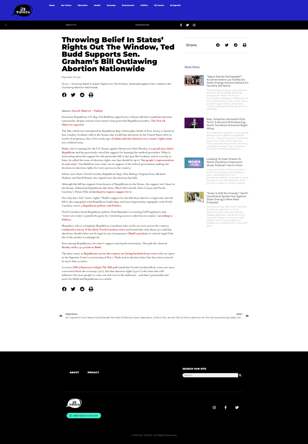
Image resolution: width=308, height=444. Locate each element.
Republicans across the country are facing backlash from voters (121, 253)
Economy (111, 5)
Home (52, 5)
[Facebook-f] (181, 25)
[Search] (240, 375)
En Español (175, 5)
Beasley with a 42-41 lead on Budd (81, 247)
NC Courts (159, 5)
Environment (128, 5)
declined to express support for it (112, 191)
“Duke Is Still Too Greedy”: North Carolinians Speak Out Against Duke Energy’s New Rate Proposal (227, 198)
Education (83, 5)
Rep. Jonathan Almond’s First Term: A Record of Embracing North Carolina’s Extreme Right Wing (227, 124)
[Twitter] (187, 25)
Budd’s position (138, 233)
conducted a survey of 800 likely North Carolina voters (93, 229)
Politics (144, 5)
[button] (6, 24)
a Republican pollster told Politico (101, 205)
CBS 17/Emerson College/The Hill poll (95, 267)
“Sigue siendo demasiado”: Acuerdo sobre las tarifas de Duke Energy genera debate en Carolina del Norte (227, 81)
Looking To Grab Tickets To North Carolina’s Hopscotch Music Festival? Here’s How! (224, 162)
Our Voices (66, 5)
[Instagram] (194, 25)
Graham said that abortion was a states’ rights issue (142, 138)
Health (97, 5)
